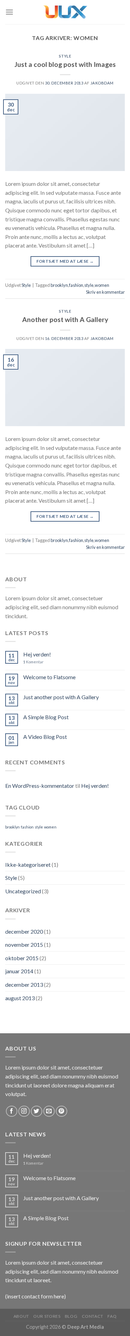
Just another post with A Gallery (61, 697)
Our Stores (46, 1316)
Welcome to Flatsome (49, 677)
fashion (76, 285)
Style (65, 56)
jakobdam (102, 83)
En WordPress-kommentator (39, 785)
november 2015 (24, 944)
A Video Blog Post (45, 736)
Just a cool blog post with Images (65, 64)
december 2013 (24, 984)
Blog (71, 1316)
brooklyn (59, 285)
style (89, 285)
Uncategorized (23, 891)
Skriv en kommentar (105, 292)
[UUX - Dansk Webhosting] (65, 12)
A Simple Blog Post (46, 717)
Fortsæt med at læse (65, 261)
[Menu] (9, 11)
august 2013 (20, 998)
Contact (92, 1316)
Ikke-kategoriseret (28, 864)
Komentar (33, 662)
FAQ (111, 1316)
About (21, 1316)
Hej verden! (37, 654)
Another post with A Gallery (65, 319)
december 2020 (24, 931)
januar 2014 (19, 971)
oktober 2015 (21, 958)
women (102, 285)
